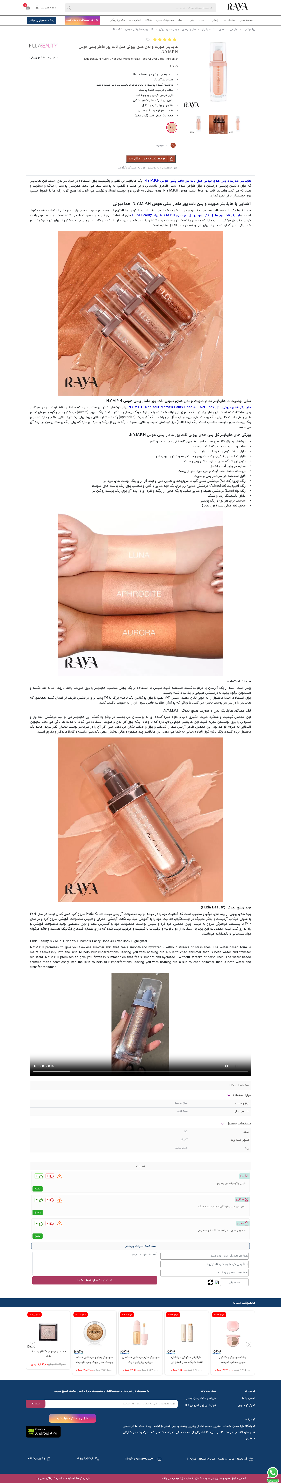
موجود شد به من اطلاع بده (148, 158)
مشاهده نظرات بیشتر (140, 1246)
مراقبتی (231, 20)
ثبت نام (35, 1403)
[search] (69, 7)
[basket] (28, 8)
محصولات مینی (165, 20)
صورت (220, 29)
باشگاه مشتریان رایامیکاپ (41, 20)
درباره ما (250, 1391)
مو (202, 20)
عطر (180, 20)
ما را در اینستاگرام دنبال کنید (82, 20)
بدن (192, 20)
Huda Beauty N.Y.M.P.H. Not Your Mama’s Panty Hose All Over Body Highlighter (88, 941)
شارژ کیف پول (246, 1405)
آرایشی (215, 20)
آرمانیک (70, 1478)
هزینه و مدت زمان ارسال (201, 1398)
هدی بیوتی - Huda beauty (150, 75)
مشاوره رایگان (117, 20)
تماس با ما (134, 20)
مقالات (148, 20)
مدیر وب (40, 1478)
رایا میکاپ (249, 29)
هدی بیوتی (37, 57)
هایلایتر (206, 29)
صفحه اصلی (246, 20)
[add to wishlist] (147, 39)
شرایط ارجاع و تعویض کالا (200, 1405)
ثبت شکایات (208, 1391)
